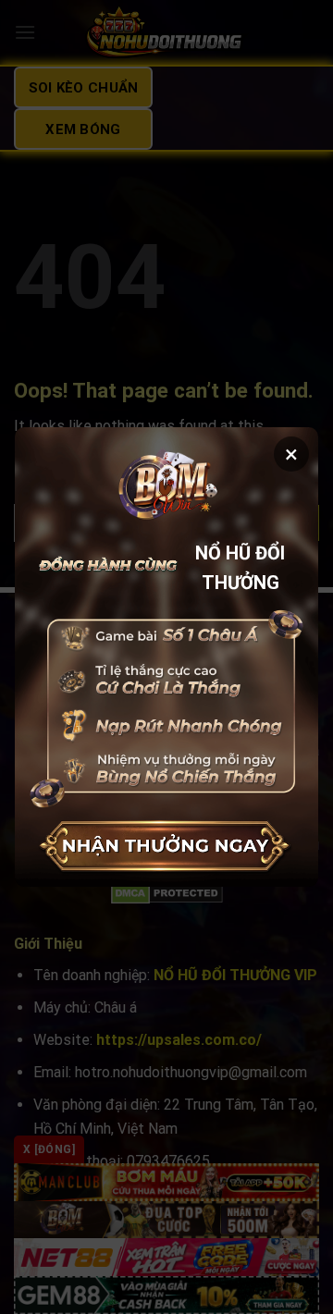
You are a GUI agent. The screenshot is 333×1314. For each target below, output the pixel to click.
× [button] (291, 454)
